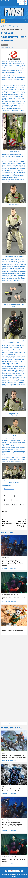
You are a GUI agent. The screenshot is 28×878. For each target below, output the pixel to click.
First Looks (3, 29)
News (3, 753)
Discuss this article (9, 489)
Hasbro (8, 594)
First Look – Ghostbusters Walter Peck (8, 522)
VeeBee (11, 47)
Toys (20, 29)
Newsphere (21, 874)
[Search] (26, 20)
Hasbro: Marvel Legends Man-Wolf (13, 630)
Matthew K (13, 568)
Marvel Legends (10, 628)
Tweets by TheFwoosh (8, 723)
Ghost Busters (10, 29)
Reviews (17, 29)
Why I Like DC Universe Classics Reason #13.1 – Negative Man (21, 523)
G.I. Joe (4, 594)
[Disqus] (14, 658)
